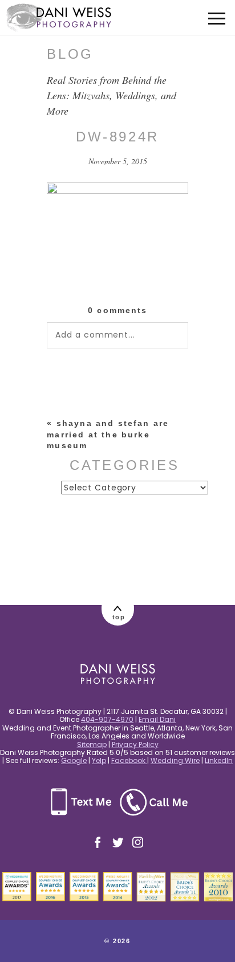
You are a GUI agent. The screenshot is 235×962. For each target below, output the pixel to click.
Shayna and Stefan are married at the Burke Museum (108, 434)
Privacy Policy (135, 744)
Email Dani (157, 719)
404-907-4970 (107, 719)
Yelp (99, 760)
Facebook (129, 760)
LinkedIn (219, 760)
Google (74, 760)
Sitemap (92, 744)
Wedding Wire (175, 760)
